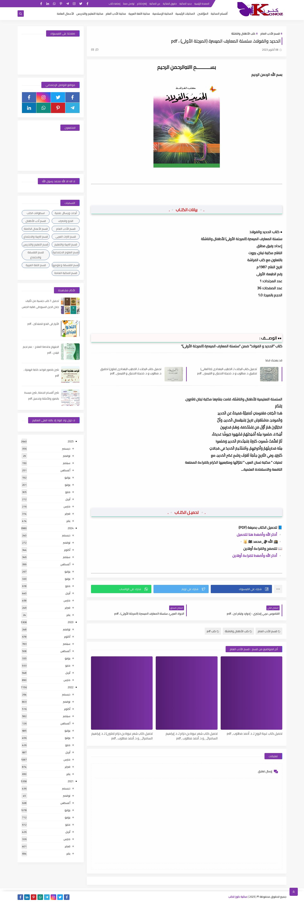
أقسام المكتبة (219, 13)
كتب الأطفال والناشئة (243, 33)
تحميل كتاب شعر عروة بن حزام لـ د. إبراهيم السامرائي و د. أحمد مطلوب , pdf (191, 735)
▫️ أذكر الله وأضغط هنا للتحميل (259, 534)
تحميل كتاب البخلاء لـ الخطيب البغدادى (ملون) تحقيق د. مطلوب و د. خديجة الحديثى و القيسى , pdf (130, 371)
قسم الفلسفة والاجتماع (36, 255)
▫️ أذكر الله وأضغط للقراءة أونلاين (257, 555)
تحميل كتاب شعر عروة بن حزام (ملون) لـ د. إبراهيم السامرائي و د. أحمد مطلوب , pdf (122, 735)
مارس (66, 506)
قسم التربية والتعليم (65, 244)
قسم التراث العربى (65, 236)
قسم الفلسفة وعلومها (65, 265)
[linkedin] (47, 3)
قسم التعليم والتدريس (35, 244)
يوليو (67, 477)
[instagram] (74, 3)
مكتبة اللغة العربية (139, 13)
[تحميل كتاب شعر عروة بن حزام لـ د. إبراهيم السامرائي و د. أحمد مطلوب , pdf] (186, 693)
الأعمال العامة (65, 13)
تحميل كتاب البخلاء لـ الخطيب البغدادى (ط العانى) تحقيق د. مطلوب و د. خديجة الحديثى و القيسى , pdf (227, 371)
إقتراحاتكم (142, 3)
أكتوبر (67, 549)
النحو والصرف (65, 220)
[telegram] (67, 3)
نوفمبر (66, 455)
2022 (70, 687)
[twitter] (81, 3)
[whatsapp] (54, 3)
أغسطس (65, 470)
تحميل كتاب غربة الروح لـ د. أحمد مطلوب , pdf (254, 733)
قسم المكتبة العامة (65, 272)
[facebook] (87, 3)
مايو (67, 491)
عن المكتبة (155, 3)
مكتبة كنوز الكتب (237, 896)
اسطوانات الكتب (36, 213)
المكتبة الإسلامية (162, 13)
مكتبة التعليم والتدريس (89, 13)
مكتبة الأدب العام (116, 13)
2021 (70, 781)
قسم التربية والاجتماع (36, 236)
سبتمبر (66, 463)
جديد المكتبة (186, 3)
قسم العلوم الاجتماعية (66, 252)
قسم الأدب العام (270, 33)
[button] (241, 589)
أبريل (67, 499)
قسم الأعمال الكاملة (36, 228)
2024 (70, 528)
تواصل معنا (128, 3)
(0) (93, 49)
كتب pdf (211, 631)
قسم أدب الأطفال (35, 220)
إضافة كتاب (114, 3)
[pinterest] (61, 3)
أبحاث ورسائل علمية (66, 213)
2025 (70, 441)
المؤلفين (202, 13)
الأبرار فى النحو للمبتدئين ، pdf (43, 323)
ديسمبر (66, 448)
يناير (68, 520)
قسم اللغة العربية (36, 265)
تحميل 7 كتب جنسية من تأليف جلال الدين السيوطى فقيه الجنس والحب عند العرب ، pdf (40, 306)
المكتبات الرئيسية (185, 13)
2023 (70, 622)
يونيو (67, 484)
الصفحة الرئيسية (201, 3)
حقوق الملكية (170, 3)
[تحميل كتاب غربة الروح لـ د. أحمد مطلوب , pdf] (251, 693)
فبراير (67, 513)
